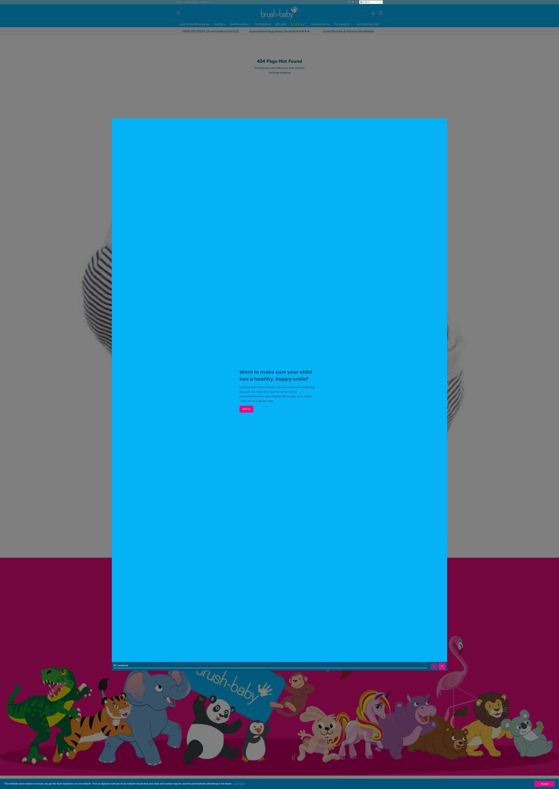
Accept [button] (544, 784)
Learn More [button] (239, 783)
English (366, 2)
